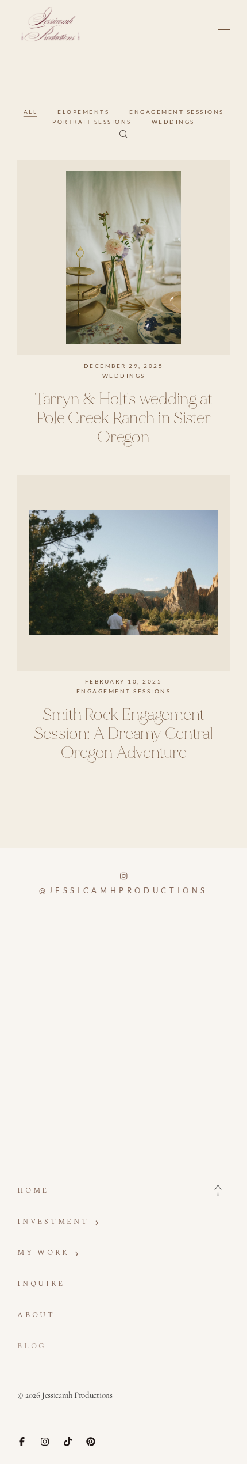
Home (33, 1190)
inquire (40, 1284)
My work (43, 1252)
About (36, 1315)
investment (53, 1221)
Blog (32, 1346)
